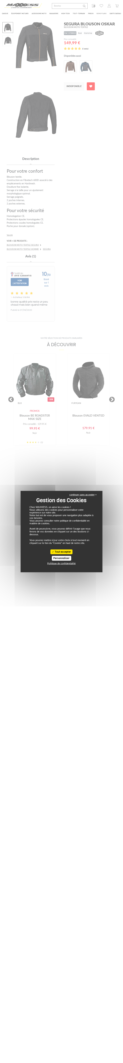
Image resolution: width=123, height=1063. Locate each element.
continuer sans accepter (81, 494)
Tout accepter (62, 551)
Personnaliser (61, 558)
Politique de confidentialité (61, 563)
